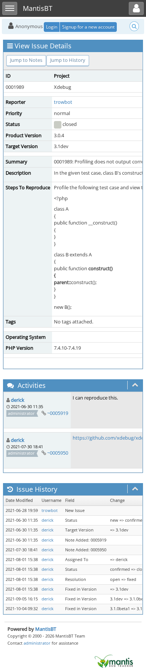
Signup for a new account (88, 27)
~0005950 (57, 452)
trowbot (63, 102)
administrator (37, 643)
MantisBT (45, 629)
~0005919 (57, 413)
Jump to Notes (26, 60)
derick (17, 400)
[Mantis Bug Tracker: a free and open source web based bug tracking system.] (114, 660)
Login (51, 27)
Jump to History (67, 60)
